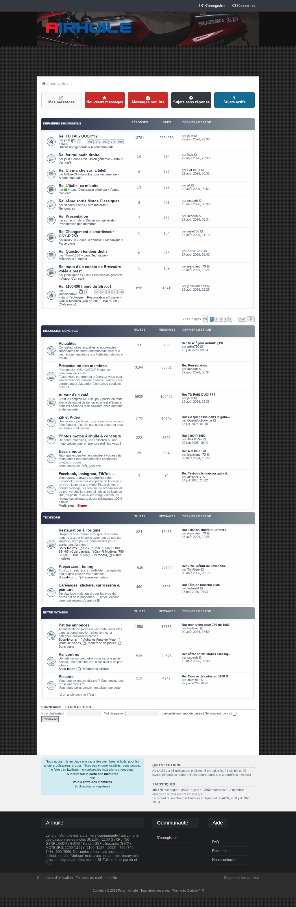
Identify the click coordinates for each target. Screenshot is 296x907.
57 (115, 292)
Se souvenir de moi (219, 713)
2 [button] (216, 319)
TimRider (193, 569)
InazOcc (193, 679)
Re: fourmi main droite (79, 155)
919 (120, 142)
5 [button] (230, 319)
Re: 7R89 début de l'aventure (204, 566)
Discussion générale (73, 147)
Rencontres (67, 208)
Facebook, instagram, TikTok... (86, 474)
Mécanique (113, 240)
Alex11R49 (194, 439)
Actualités (67, 343)
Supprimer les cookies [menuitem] (241, 878)
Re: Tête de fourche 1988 (201, 585)
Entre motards (96, 205)
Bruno (82, 505)
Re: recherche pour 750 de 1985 (206, 624)
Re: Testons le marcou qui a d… (206, 473)
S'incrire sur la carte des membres (92, 774)
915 (90, 142)
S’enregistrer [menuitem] (167, 838)
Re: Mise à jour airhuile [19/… (204, 343)
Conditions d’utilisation (55, 878)
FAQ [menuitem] (215, 842)
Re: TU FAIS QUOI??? (78, 136)
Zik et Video (69, 417)
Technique (94, 240)
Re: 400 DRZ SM (194, 451)
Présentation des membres (78, 224)
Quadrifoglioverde (199, 420)
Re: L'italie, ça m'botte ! (80, 186)
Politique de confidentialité (96, 878)
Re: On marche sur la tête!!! (83, 170)
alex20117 (194, 477)
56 (109, 292)
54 (96, 292)
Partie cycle (67, 243)
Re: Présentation (73, 216)
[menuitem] (243, 6)
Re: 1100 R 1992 (194, 435)
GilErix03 (70, 174)
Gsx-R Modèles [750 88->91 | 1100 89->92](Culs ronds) (91, 553)
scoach (69, 205)
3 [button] (221, 319)
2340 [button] (242, 319)
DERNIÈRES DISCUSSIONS (62, 123)
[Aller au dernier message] (196, 136)
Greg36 (197, 794)
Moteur (82, 259)
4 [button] (225, 319)
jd (65, 189)
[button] (205, 319)
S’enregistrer (78, 707)
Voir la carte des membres (92, 782)
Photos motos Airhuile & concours (90, 436)
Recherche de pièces (101, 643)
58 (121, 292)
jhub (67, 140)
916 (98, 142)
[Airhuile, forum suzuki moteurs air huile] (89, 28)
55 (102, 292)
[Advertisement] (148, 61)
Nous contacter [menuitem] (224, 860)
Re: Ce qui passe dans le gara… (206, 417)
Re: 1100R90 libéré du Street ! (85, 286)
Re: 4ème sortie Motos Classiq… (206, 654)
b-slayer (193, 628)
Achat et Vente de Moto (99, 639)
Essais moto (70, 451)
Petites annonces (74, 625)
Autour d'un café (102, 147)
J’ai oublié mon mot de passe (182, 713)
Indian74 (193, 588)
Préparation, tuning (76, 566)
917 (105, 142)
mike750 (70, 240)
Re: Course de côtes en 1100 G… (207, 676)
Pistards (66, 677)
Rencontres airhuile (95, 668)
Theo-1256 (72, 255)
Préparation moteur (95, 577)
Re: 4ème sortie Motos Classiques (89, 201)
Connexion (51, 707)
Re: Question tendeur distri (83, 251)
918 (113, 142)
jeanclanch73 (73, 275)
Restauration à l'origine (103, 297)
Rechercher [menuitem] (221, 851)
